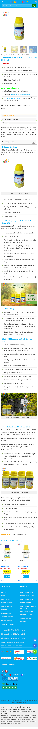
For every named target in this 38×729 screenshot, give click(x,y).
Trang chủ (4, 55)
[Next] (33, 27)
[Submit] (33, 6)
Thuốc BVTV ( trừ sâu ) (28, 55)
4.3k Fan (6, 675)
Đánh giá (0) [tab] (5, 123)
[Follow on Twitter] (3, 671)
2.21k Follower (16, 675)
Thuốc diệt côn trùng (14, 55)
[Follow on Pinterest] (6, 671)
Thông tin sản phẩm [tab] (8, 115)
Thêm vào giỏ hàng (9, 576)
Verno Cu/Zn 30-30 (25, 560)
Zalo (24, 675)
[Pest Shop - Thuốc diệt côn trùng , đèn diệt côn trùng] (19, 2)
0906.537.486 (11, 630)
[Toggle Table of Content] (33, 142)
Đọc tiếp (28, 576)
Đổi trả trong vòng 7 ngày (12, 98)
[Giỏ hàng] (35, 2)
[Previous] (4, 27)
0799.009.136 (12, 638)
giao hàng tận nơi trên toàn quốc (21, 94)
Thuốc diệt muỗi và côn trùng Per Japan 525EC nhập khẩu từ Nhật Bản (9, 561)
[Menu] (3, 2)
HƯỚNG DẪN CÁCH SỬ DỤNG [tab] (10, 119)
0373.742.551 (12, 634)
